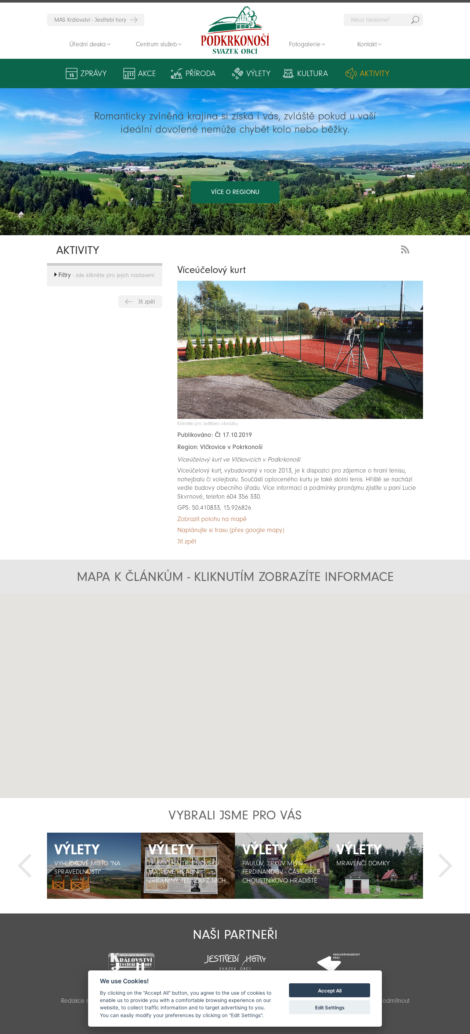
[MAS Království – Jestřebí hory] (131, 957)
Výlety (258, 73)
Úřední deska (87, 44)
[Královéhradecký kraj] (338, 958)
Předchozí (25, 866)
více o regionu (235, 192)
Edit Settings (329, 1007)
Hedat (415, 20)
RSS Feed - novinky (406, 249)
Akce (147, 73)
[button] (195, 675)
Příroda (200, 73)
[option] (94, 866)
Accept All (329, 991)
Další (445, 866)
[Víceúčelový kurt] (300, 417)
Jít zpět (146, 301)
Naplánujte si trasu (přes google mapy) (230, 530)
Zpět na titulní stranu (235, 30)
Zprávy (93, 73)
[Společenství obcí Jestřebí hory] (235, 957)
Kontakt (367, 44)
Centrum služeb (156, 44)
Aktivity (374, 73)
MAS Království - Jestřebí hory (90, 20)
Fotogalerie (305, 44)
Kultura (312, 73)
